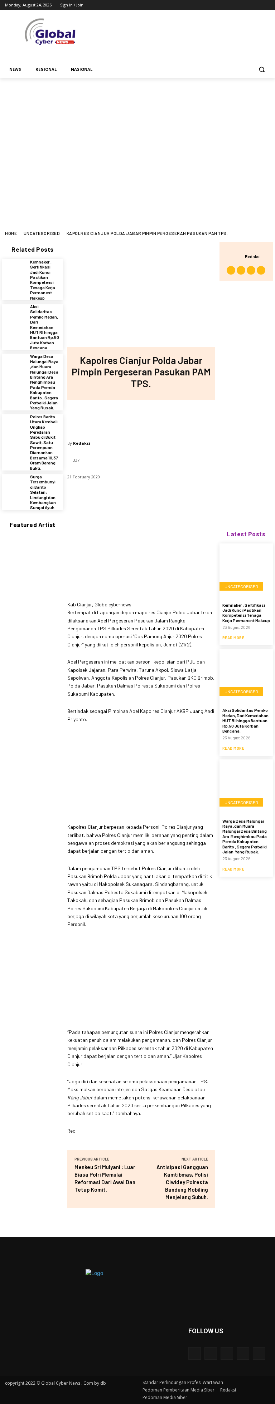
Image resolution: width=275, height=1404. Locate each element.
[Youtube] (266, 5)
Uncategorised (42, 233)
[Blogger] (194, 1353)
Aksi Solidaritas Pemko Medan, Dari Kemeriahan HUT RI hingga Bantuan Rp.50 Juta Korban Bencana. (44, 327)
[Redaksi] (238, 256)
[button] (261, 69)
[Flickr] (227, 1353)
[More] (188, 417)
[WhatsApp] (164, 417)
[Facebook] (226, 5)
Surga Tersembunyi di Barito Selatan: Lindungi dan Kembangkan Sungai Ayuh (43, 492)
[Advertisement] (137, 132)
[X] (246, 5)
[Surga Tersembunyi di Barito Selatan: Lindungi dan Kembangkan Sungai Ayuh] (14, 486)
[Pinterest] (140, 417)
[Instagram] (236, 5)
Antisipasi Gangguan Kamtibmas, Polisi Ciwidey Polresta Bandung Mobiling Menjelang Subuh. (182, 1182)
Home (11, 233)
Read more (233, 638)
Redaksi (81, 443)
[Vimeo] (256, 5)
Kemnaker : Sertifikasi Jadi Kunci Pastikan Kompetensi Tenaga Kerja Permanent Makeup (42, 279)
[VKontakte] (259, 1353)
